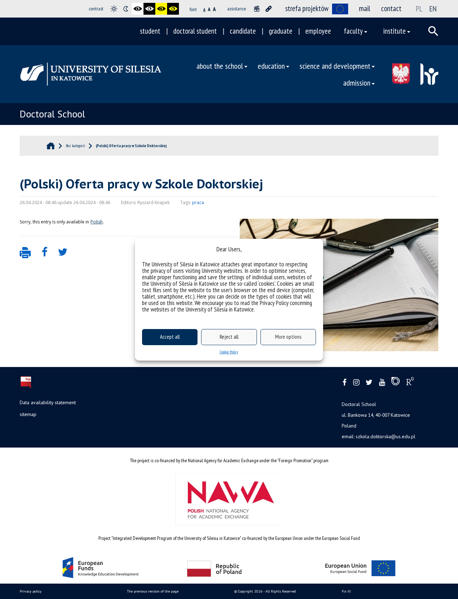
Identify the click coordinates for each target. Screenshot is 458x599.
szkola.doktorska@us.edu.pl (385, 436)
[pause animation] (257, 9)
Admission (356, 82)
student (150, 31)
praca (198, 202)
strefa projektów (306, 8)
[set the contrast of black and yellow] (161, 9)
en (433, 9)
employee (318, 31)
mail (364, 8)
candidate (243, 31)
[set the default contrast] (114, 9)
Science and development (334, 66)
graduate (280, 31)
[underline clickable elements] (268, 9)
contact (391, 8)
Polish (97, 222)
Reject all (229, 336)
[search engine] (433, 31)
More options (288, 336)
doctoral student (195, 31)
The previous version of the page (153, 591)
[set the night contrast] (126, 9)
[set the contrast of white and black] (149, 9)
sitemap (28, 414)
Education (271, 66)
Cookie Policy (229, 351)
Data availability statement (48, 402)
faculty (353, 31)
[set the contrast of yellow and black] (173, 9)
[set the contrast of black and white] (137, 9)
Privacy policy (31, 591)
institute (394, 31)
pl (419, 9)
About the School (219, 66)
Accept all (170, 336)
